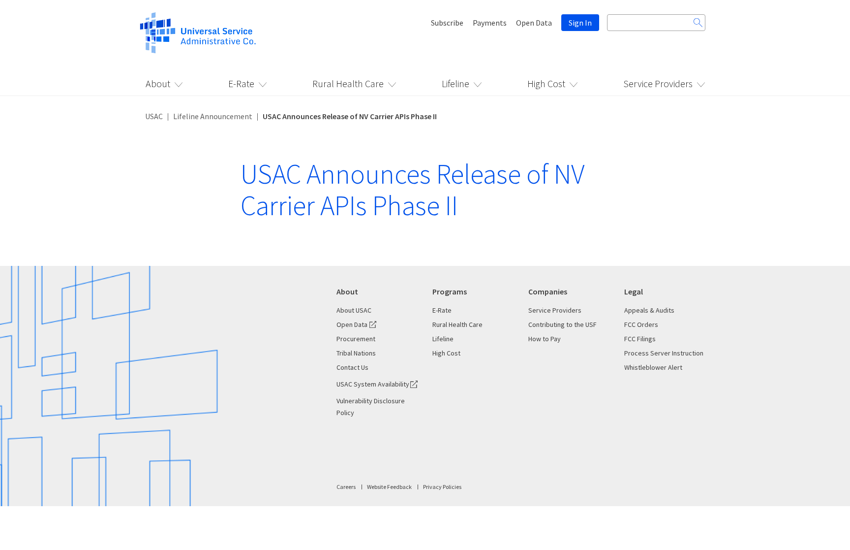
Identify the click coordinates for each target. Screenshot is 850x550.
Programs (449, 291)
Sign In (580, 23)
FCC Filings (640, 338)
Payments (490, 23)
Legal (633, 291)
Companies (547, 291)
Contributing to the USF (562, 324)
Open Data (534, 23)
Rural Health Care (348, 83)
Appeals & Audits (649, 310)
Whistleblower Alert (653, 367)
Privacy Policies (442, 486)
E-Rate (241, 83)
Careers (346, 486)
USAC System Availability (372, 384)
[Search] (698, 22)
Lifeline (455, 83)
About (158, 83)
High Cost (546, 83)
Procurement (355, 338)
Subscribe (447, 23)
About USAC (353, 310)
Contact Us (352, 367)
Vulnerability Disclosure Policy (370, 406)
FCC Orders (641, 324)
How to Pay (544, 338)
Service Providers (658, 83)
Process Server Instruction (663, 353)
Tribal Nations (356, 353)
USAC (154, 116)
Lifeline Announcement (212, 116)
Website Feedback (389, 486)
